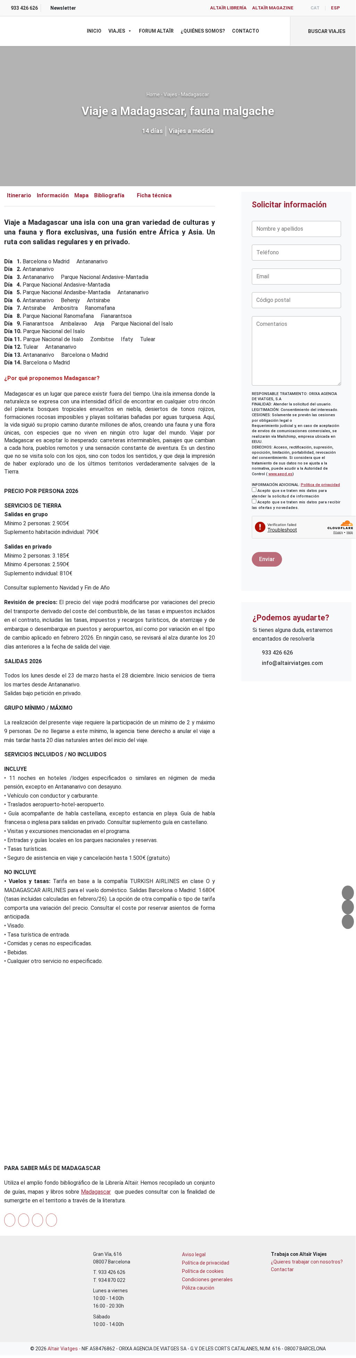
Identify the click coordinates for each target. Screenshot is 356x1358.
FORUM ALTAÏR (156, 31)
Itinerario (19, 195)
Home (153, 94)
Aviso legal (194, 1254)
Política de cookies (203, 1271)
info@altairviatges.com (292, 663)
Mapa (81, 195)
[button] (323, 31)
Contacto (245, 31)
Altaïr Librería (228, 7)
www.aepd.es (280, 474)
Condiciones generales (207, 1279)
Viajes (116, 31)
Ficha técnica (154, 195)
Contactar (282, 1269)
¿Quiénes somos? (203, 31)
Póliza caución (198, 1288)
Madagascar (195, 94)
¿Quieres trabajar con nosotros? (307, 1262)
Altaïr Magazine (272, 7)
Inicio (94, 31)
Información (53, 195)
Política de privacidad (320, 485)
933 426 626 (277, 652)
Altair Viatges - (65, 1348)
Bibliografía (109, 195)
